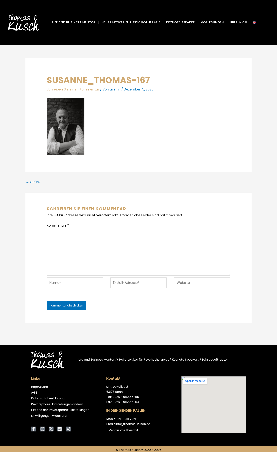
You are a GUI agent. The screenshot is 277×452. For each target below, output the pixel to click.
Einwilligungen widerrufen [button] (49, 416)
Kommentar (58, 225)
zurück (33, 182)
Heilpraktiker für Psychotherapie (131, 22)
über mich (238, 22)
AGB (34, 393)
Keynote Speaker (180, 22)
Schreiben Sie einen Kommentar (73, 89)
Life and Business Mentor (74, 22)
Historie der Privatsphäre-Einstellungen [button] (60, 410)
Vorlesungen (212, 22)
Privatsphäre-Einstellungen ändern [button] (57, 404)
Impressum (39, 387)
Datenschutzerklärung (47, 399)
